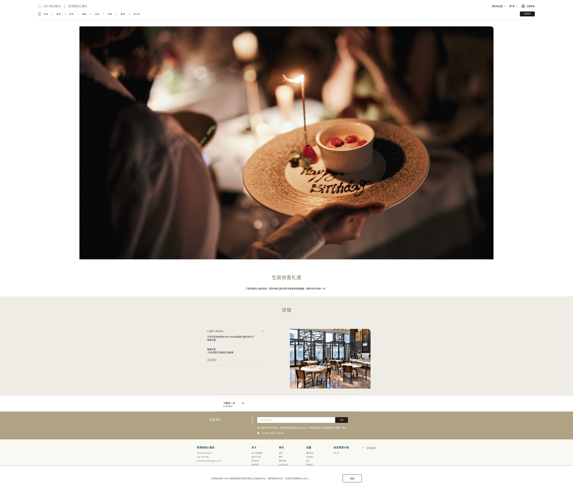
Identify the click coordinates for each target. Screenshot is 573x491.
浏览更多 (212, 359)
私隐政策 (302, 427)
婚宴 (84, 14)
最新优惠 (282, 460)
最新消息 (309, 453)
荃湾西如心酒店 (77, 6)
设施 (97, 14)
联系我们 (255, 464)
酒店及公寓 (256, 457)
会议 (72, 14)
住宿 (46, 14)
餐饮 (59, 14)
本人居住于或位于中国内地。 (274, 433)
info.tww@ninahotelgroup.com (209, 460)
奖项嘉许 (309, 457)
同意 (352, 478)
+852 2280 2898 (202, 457)
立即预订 (527, 14)
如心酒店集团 (257, 453)
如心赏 (137, 14)
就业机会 (255, 460)
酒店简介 (309, 464)
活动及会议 (283, 464)
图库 (123, 14)
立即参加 (530, 6)
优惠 (110, 14)
